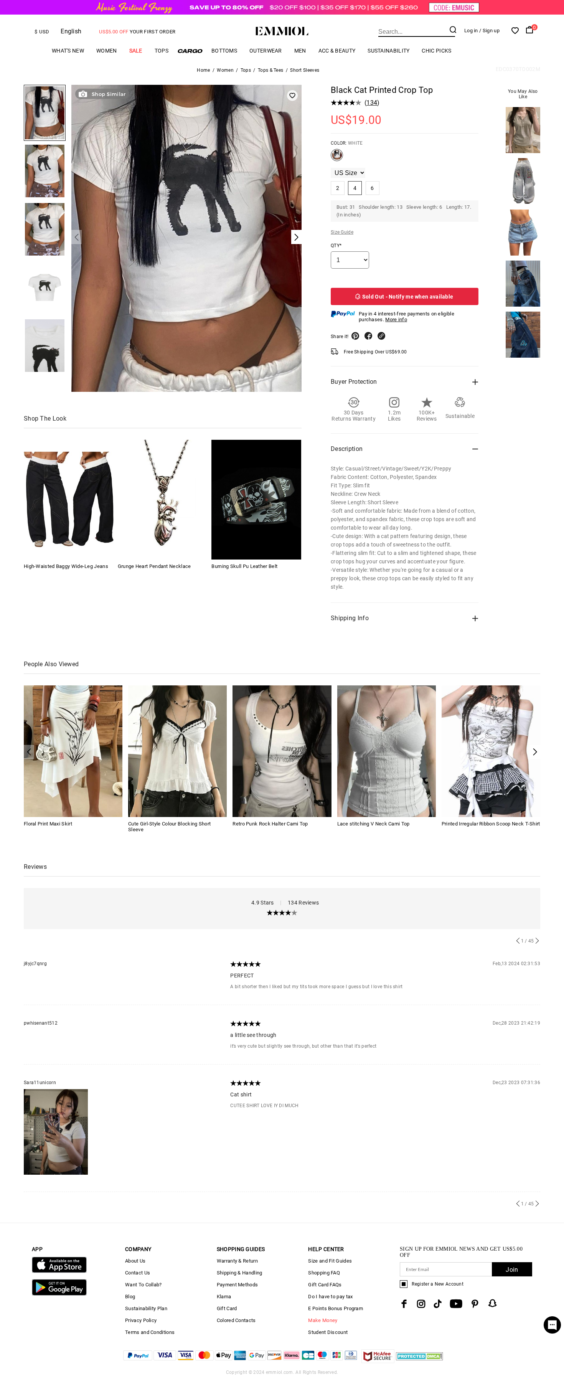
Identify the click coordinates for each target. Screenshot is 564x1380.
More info (396, 319)
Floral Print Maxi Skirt (48, 824)
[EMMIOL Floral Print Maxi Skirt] (73, 750)
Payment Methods (237, 1285)
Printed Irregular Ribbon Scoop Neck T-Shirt (491, 824)
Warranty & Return (237, 1261)
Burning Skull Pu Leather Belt (244, 566)
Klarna (224, 1296)
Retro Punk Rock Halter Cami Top (270, 824)
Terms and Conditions (150, 1332)
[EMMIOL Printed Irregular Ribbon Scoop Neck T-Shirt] (491, 750)
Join (512, 1269)
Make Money (322, 1320)
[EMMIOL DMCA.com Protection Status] (419, 1361)
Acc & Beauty (337, 51)
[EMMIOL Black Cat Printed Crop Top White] (337, 158)
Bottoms (224, 51)
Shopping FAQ (324, 1273)
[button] (535, 752)
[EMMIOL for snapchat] (493, 1303)
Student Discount (328, 1332)
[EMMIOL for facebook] (404, 1304)
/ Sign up (489, 30)
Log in (471, 30)
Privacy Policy (141, 1320)
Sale (135, 51)
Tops (161, 51)
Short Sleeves (304, 70)
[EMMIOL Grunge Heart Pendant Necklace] (163, 500)
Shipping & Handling (239, 1273)
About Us (135, 1261)
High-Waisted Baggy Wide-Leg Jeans (66, 566)
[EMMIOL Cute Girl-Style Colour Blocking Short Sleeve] (177, 750)
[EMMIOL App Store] (59, 1271)
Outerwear (265, 51)
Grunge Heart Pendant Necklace (154, 566)
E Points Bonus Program (335, 1308)
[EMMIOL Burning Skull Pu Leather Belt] (256, 500)
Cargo (190, 51)
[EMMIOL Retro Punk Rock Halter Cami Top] (282, 750)
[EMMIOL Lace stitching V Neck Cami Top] (386, 750)
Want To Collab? (143, 1285)
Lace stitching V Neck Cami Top (373, 824)
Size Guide (342, 232)
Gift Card (227, 1308)
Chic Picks (436, 51)
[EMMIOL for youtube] (456, 1304)
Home (203, 70)
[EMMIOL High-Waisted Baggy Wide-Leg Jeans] (69, 500)
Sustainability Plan (146, 1308)
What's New (68, 51)
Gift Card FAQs (324, 1285)
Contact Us (137, 1273)
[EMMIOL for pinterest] (475, 1304)
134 (371, 102)
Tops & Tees (270, 70)
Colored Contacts (236, 1320)
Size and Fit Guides (330, 1261)
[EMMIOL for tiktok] (437, 1304)
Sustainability (388, 51)
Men (300, 51)
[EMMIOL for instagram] (421, 1304)
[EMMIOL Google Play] (59, 1294)
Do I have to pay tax (330, 1296)
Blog (130, 1296)
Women (106, 51)
